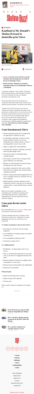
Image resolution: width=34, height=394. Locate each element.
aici (3, 287)
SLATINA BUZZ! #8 (16, 3)
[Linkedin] (17, 349)
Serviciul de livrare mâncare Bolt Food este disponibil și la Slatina (18, 310)
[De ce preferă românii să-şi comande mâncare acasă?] (4, 327)
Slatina (5, 77)
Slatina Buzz (29, 69)
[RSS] (16, 12)
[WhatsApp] (14, 300)
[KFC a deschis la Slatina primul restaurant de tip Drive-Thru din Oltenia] (4, 317)
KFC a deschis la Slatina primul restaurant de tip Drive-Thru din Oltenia (18, 319)
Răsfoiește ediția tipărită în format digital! (19, 5)
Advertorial (12, 330)
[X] (20, 12)
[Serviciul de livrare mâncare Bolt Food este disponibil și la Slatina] (4, 310)
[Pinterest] (11, 300)
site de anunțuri (19, 209)
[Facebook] (8, 12)
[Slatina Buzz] (24, 69)
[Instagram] (12, 12)
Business (7, 27)
